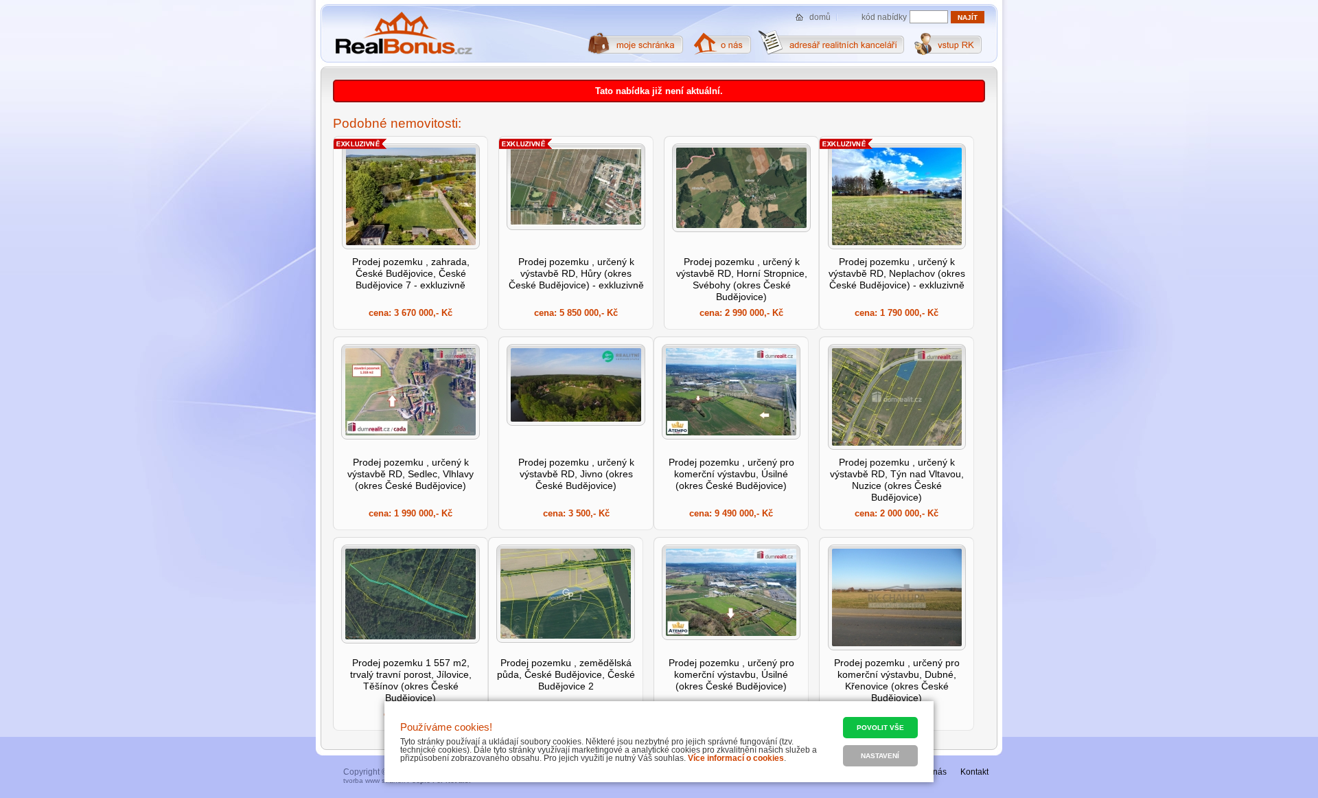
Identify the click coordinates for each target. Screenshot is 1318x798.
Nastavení (880, 756)
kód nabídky (884, 17)
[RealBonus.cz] (403, 33)
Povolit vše (880, 727)
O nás (936, 772)
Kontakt (974, 772)
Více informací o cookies (736, 758)
